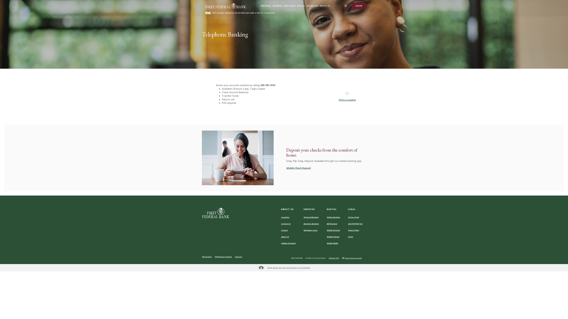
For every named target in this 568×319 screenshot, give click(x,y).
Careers (284, 230)
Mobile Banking (333, 230)
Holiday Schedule (288, 243)
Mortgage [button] (289, 6)
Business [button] (277, 6)
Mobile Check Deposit (298, 168)
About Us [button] (325, 6)
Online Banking (333, 217)
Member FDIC (334, 258)
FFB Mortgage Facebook (223, 257)
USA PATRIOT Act (355, 224)
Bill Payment (332, 224)
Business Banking (311, 224)
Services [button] (309, 209)
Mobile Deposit (333, 237)
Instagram (238, 257)
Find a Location (347, 100)
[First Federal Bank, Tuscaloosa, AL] (226, 6)
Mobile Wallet (332, 243)
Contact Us (286, 224)
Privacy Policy (353, 230)
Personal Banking (311, 217)
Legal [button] (352, 209)
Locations (285, 217)
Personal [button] (266, 6)
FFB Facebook (207, 257)
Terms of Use (353, 217)
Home (350, 237)
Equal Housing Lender (353, 258)
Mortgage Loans (310, 230)
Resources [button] (312, 6)
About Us (285, 237)
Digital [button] (301, 6)
